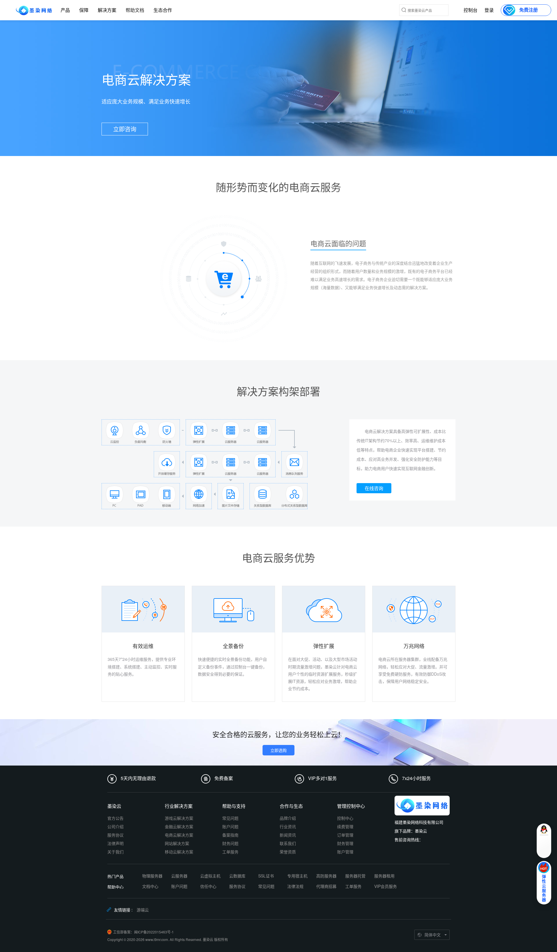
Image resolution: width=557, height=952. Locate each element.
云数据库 (237, 876)
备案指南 (230, 835)
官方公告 (115, 818)
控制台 (471, 10)
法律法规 (295, 886)
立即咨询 (124, 129)
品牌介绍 (288, 818)
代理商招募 (326, 886)
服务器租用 (384, 876)
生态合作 (162, 10)
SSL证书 (266, 876)
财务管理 (345, 843)
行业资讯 (288, 826)
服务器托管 (355, 876)
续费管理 (345, 826)
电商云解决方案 (179, 835)
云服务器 (179, 876)
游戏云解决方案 (179, 818)
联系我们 (288, 843)
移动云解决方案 (179, 852)
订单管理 (345, 835)
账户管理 (345, 852)
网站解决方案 (177, 843)
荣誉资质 (288, 852)
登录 (489, 10)
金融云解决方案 (179, 826)
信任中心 (208, 886)
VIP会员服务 (385, 886)
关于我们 (115, 852)
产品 (65, 10)
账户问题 (230, 826)
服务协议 (115, 835)
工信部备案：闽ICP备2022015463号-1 (143, 931)
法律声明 (115, 843)
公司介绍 (115, 826)
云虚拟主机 (210, 876)
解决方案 (107, 10)
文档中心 (150, 886)
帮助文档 (135, 10)
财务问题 (230, 843)
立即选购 (278, 750)
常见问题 (230, 818)
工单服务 (230, 852)
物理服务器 (152, 876)
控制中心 (345, 818)
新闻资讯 (288, 835)
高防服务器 (326, 876)
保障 (83, 10)
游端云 (143, 910)
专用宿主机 (297, 876)
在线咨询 (374, 488)
